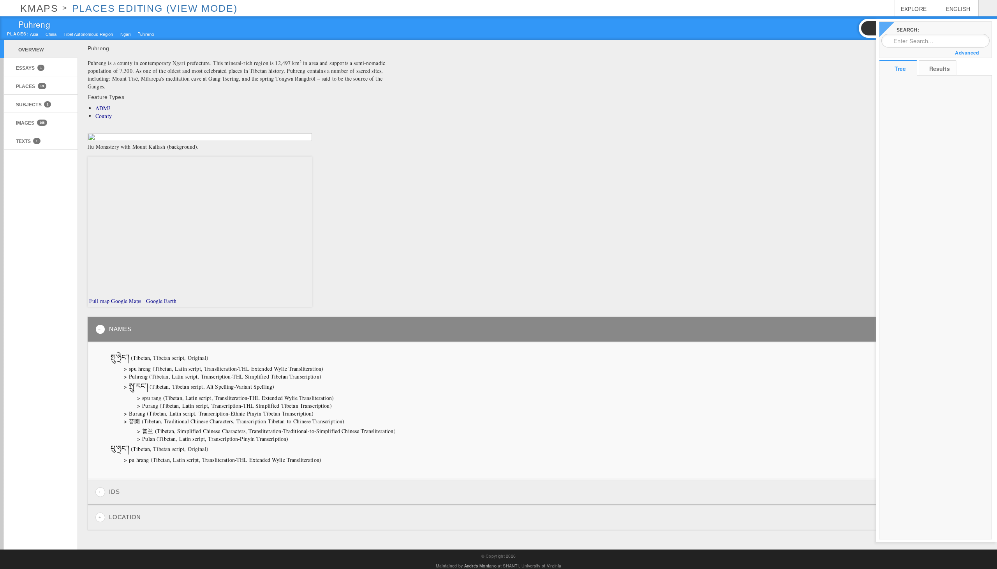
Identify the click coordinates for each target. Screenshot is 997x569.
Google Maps (126, 301)
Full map (98, 301)
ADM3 (103, 108)
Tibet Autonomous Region (88, 34)
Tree (900, 68)
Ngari (125, 34)
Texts (27, 141)
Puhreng (145, 33)
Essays (29, 67)
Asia (34, 34)
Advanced (967, 52)
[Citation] (212, 358)
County (103, 116)
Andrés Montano (480, 566)
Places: (17, 34)
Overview (31, 49)
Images (30, 122)
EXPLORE (914, 9)
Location (125, 517)
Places (30, 86)
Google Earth (160, 301)
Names (120, 329)
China (51, 34)
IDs (114, 492)
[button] (868, 28)
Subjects (32, 104)
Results (939, 68)
